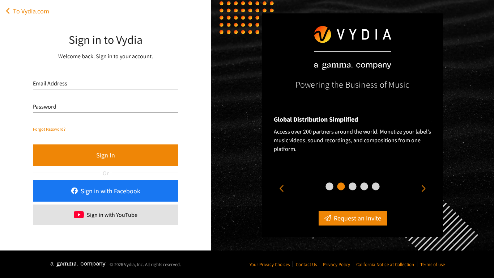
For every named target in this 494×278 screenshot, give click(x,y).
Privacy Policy (336, 264)
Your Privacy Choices (270, 264)
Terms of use (432, 264)
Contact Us (306, 264)
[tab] (329, 186)
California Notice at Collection (385, 264)
